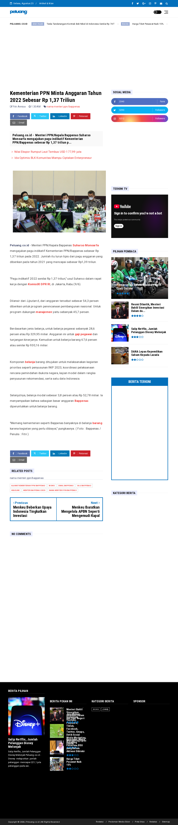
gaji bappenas (84, 486)
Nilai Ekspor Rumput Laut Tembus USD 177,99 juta (47, 151)
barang (97, 423)
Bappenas (81, 401)
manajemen (44, 312)
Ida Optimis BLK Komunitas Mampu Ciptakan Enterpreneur (53, 158)
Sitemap (166, 822)
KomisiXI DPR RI (39, 284)
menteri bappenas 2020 (34, 490)
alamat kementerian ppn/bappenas (28, 486)
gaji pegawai (84, 334)
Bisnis (108, 24)
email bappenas (66, 486)
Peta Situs (139, 822)
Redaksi (99, 822)
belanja (30, 362)
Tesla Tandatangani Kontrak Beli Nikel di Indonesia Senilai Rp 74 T (64, 24)
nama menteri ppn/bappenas (63, 106)
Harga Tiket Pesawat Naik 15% (131, 24)
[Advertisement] (89, 55)
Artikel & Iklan (46, 3)
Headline (15, 490)
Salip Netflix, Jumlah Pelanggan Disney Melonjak (23, 743)
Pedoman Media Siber (119, 822)
